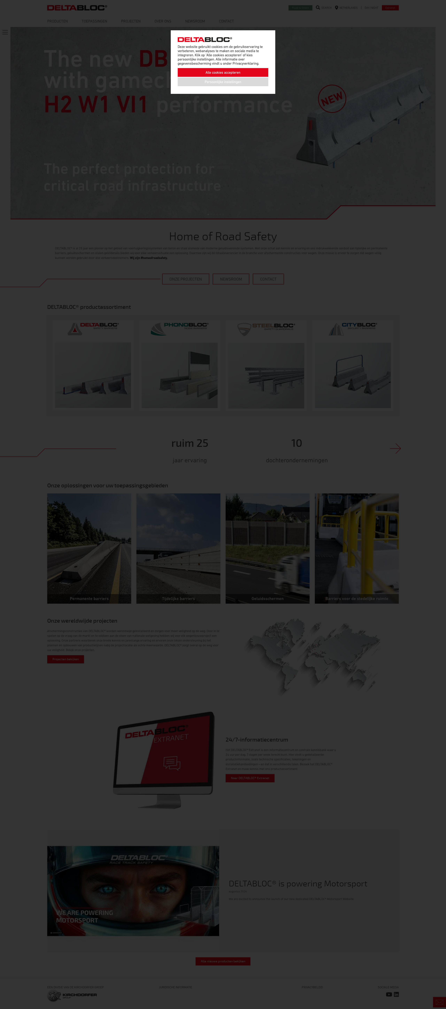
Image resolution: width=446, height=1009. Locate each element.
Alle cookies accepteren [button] (223, 72)
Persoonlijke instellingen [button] (223, 82)
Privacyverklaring (245, 63)
